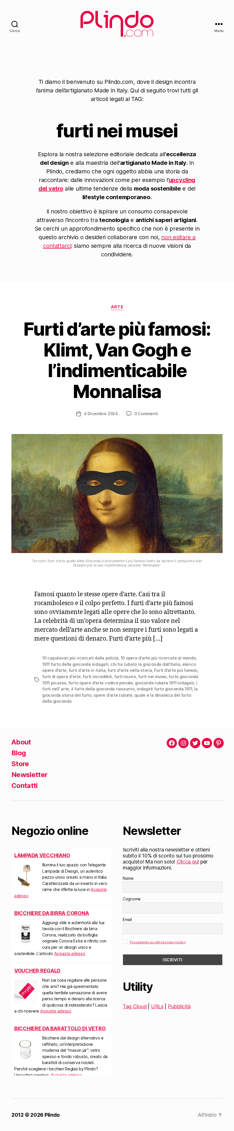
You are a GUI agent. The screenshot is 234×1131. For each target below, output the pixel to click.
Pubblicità (179, 1006)
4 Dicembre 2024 (101, 413)
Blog (18, 753)
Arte (117, 307)
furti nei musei (152, 676)
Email (127, 919)
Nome (128, 878)
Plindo (52, 1115)
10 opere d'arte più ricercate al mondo (158, 657)
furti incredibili (97, 676)
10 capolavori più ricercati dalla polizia (80, 657)
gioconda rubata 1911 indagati (164, 682)
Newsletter (29, 774)
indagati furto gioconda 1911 (164, 688)
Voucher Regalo (37, 971)
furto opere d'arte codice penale (100, 682)
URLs (157, 1006)
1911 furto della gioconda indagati (75, 664)
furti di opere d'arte (61, 676)
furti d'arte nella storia (130, 670)
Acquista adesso (69, 953)
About (21, 742)
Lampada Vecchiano (42, 855)
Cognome (132, 898)
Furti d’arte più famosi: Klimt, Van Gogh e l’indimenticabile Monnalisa (116, 360)
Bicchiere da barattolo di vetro (60, 1028)
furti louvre (125, 676)
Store (20, 764)
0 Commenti (146, 413)
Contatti (24, 785)
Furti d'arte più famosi (175, 670)
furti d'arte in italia (87, 670)
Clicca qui (188, 862)
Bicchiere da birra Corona (51, 913)
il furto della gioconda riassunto (103, 688)
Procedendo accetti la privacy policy (157, 942)
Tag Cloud (135, 1006)
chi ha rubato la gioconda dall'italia (145, 664)
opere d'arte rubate (113, 695)
